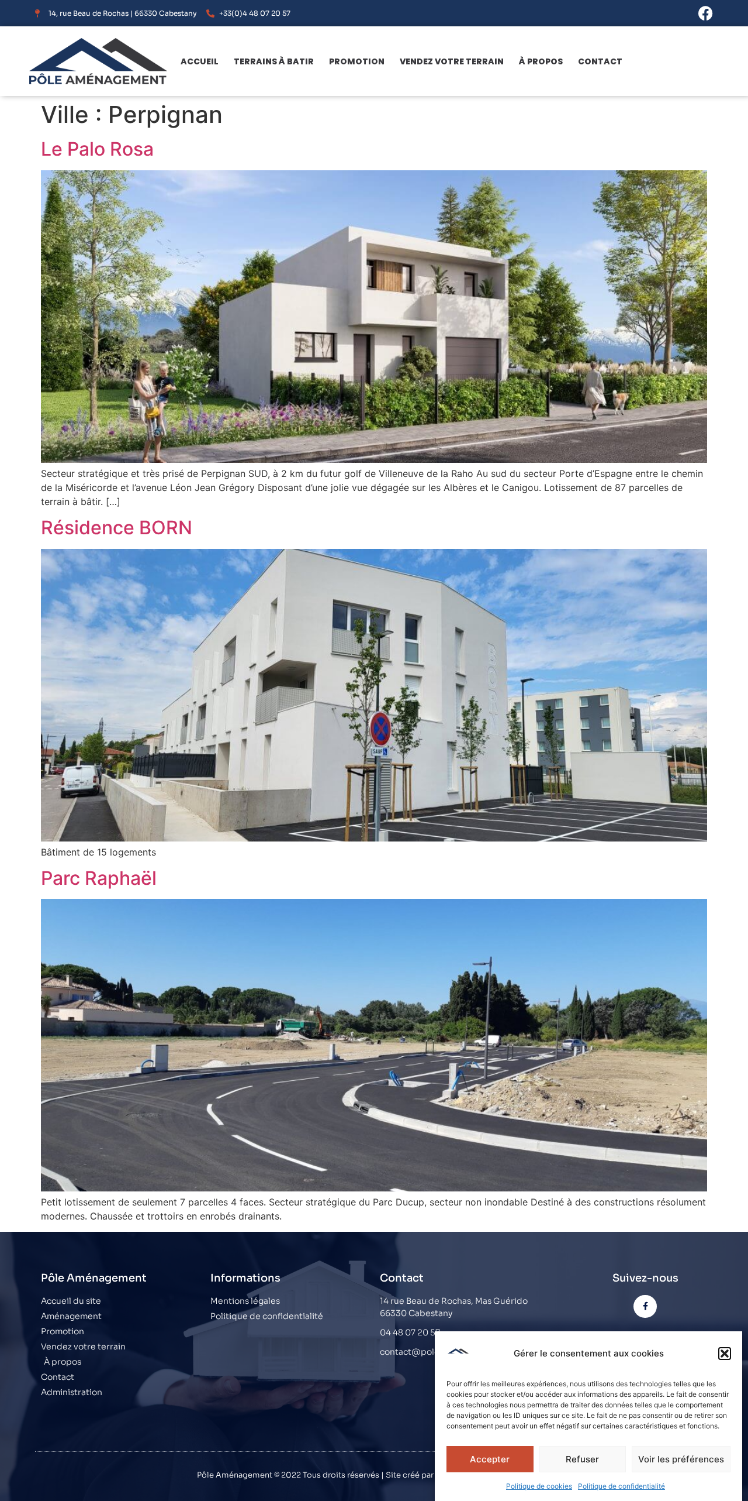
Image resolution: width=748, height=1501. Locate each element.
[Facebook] (705, 13)
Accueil (200, 61)
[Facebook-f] (644, 1306)
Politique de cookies (539, 1486)
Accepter (490, 1459)
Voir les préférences (681, 1459)
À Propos (541, 61)
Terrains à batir (274, 61)
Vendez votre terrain (452, 61)
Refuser (582, 1459)
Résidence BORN (116, 527)
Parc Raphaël (99, 878)
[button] (724, 1353)
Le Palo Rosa (97, 149)
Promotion (357, 61)
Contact (600, 61)
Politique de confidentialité (621, 1486)
